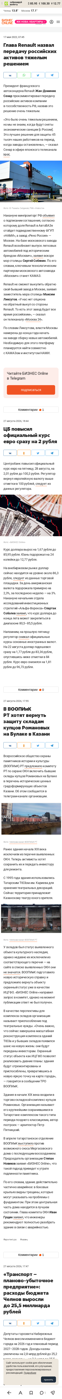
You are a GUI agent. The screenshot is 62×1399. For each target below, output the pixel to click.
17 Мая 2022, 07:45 (13, 37)
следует (41, 483)
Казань (24, 1239)
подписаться (31, 390)
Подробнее (30, 1372)
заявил (38, 255)
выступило (25, 1143)
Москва (25, 10)
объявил (49, 215)
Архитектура (10, 1239)
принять (48, 1379)
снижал (24, 637)
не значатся (11, 972)
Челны (7, 10)
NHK (6, 154)
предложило (33, 766)
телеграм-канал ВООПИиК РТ (23, 842)
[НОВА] (30, 22)
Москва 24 (33, 319)
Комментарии (31, 409)
